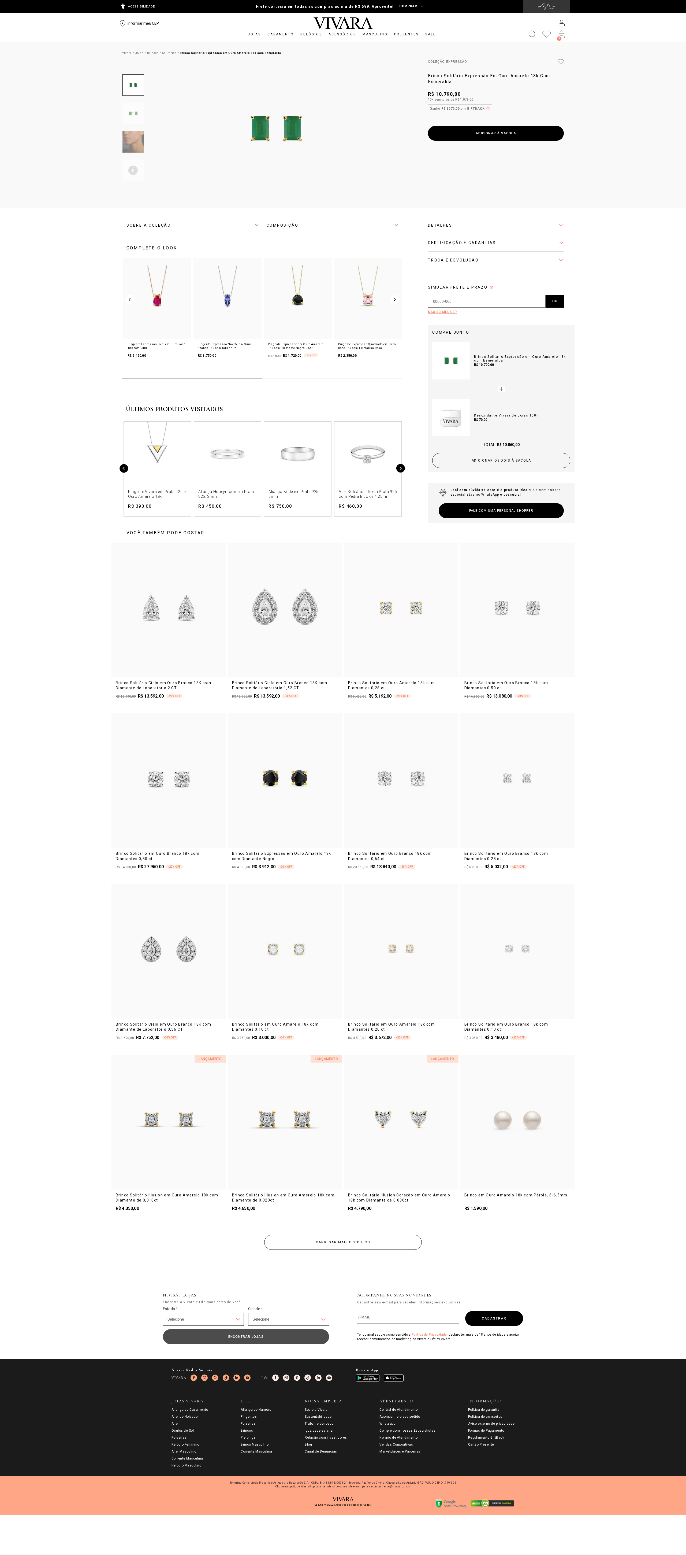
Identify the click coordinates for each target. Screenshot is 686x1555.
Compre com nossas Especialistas (407, 1430)
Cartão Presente (481, 1444)
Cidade (255, 1309)
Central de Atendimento (398, 1410)
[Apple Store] (394, 1378)
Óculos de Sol (183, 1430)
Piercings (248, 1437)
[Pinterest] (215, 1378)
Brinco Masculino (255, 1444)
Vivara (127, 52)
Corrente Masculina (187, 1458)
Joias (139, 52)
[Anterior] (124, 469)
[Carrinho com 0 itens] (561, 34)
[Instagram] (204, 1378)
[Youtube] (247, 1378)
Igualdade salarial (319, 1430)
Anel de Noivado (184, 1416)
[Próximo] (400, 469)
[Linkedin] (236, 1378)
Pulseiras (179, 1437)
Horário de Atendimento (398, 1437)
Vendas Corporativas (396, 1444)
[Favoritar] (561, 61)
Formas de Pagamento (486, 1430)
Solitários (169, 52)
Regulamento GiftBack (486, 1437)
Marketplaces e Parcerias (399, 1451)
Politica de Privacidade (429, 1334)
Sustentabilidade (318, 1416)
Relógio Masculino (186, 1465)
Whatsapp (387, 1423)
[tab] (192, 225)
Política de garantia (483, 1410)
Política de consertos (485, 1416)
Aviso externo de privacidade (491, 1423)
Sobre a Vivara (316, 1410)
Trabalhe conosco (319, 1423)
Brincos (153, 52)
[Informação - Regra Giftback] (488, 108)
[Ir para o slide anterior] (130, 299)
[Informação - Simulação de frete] (491, 287)
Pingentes (249, 1416)
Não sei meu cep (442, 312)
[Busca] (532, 34)
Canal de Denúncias (321, 1451)
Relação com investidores (326, 1437)
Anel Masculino (184, 1451)
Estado (170, 1309)
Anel (175, 1423)
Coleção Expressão (447, 62)
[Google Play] (367, 1378)
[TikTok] (226, 1378)
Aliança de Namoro (256, 1410)
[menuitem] (254, 34)
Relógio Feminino (185, 1444)
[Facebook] (194, 1378)
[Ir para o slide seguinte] (394, 299)
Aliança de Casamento (190, 1410)
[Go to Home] (343, 23)
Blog (308, 1444)
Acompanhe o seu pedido (399, 1416)
